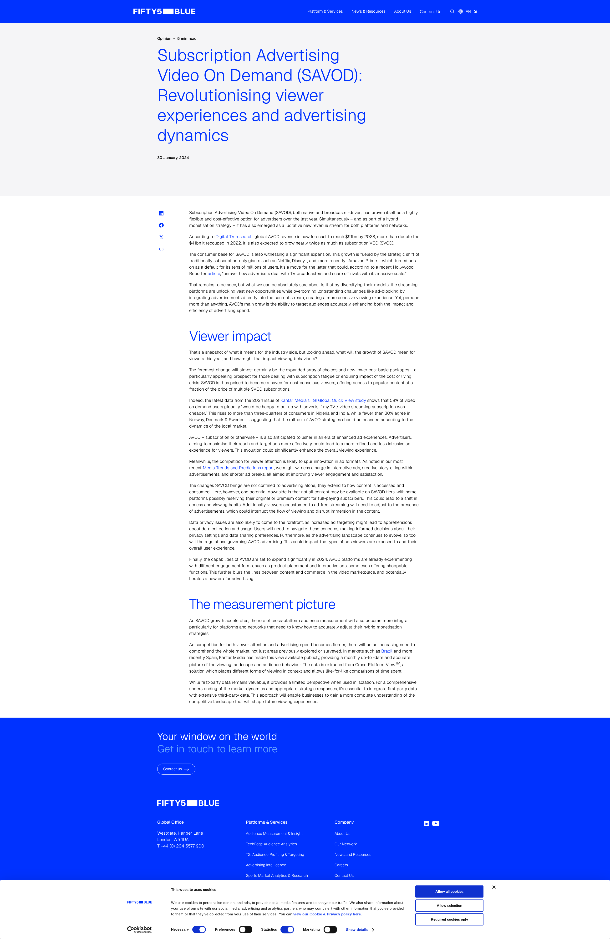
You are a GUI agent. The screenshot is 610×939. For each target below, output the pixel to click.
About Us (342, 833)
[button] (325, 11)
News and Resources (353, 854)
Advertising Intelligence (266, 865)
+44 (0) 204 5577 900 (182, 846)
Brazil (386, 651)
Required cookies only (449, 919)
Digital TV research (234, 236)
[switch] (245, 929)
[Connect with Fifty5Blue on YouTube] (436, 823)
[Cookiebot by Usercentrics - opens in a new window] (139, 929)
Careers (341, 865)
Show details (357, 930)
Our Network (346, 844)
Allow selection (449, 905)
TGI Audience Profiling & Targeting (275, 854)
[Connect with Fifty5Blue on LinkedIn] (426, 823)
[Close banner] (494, 887)
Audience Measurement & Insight (274, 833)
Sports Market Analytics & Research (277, 875)
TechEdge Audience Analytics (271, 844)
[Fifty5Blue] (164, 11)
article (213, 273)
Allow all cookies (449, 891)
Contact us (172, 768)
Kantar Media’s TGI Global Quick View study (323, 400)
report (238, 467)
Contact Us (344, 875)
